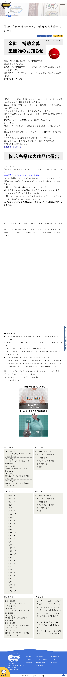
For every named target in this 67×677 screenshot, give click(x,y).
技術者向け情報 (43, 464)
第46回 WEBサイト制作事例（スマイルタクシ (17, 484)
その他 (39, 467)
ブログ (53, 659)
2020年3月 (11, 526)
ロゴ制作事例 (58, 36)
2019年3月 (11, 542)
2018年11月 (12, 551)
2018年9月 (11, 557)
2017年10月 (12, 591)
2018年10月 (12, 554)
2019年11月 (12, 532)
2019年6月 (11, 538)
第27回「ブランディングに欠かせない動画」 (21, 175)
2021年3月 (11, 508)
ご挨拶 (28, 659)
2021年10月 (12, 502)
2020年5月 (11, 523)
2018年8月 (11, 560)
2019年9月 (11, 535)
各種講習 (39, 665)
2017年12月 (12, 585)
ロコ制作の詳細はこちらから (33, 386)
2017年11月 (12, 588)
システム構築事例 (44, 451)
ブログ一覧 (66, 338)
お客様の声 (55, 656)
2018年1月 (11, 582)
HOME (66, 329)
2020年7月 (11, 520)
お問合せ (54, 662)
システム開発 (41, 662)
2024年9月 (11, 495)
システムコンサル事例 (45, 461)
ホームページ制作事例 (44, 36)
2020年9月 (11, 517)
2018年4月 (11, 572)
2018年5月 (11, 569)
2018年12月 (12, 548)
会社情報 (29, 662)
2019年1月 (11, 545)
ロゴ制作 (39, 656)
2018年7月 (11, 563)
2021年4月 (11, 505)
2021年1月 (11, 511)
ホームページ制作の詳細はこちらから (33, 412)
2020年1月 (11, 529)
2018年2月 (11, 579)
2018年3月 (11, 575)
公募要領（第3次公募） (13, 147)
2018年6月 (11, 566)
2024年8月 (11, 498)
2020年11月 (12, 514)
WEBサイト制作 (41, 659)
